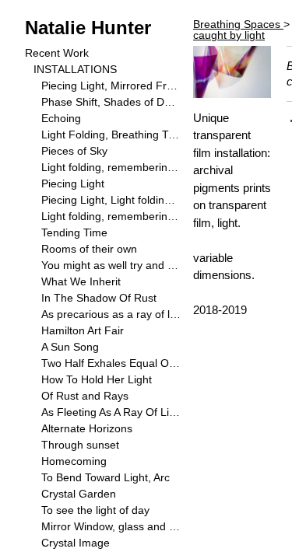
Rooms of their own (89, 249)
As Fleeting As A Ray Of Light (111, 412)
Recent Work (57, 53)
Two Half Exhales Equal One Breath (111, 363)
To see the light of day (95, 510)
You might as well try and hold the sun (111, 265)
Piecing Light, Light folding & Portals (111, 200)
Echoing (61, 118)
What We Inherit (81, 281)
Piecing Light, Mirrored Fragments (111, 85)
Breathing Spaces (238, 24)
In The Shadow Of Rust (99, 298)
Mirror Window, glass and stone (111, 526)
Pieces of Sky (74, 151)
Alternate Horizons (86, 428)
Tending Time (74, 232)
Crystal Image (75, 542)
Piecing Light (72, 183)
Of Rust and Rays (84, 396)
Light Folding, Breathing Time (111, 134)
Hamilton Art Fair (82, 330)
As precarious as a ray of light (111, 314)
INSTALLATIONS (75, 69)
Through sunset (80, 444)
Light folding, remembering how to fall (111, 167)
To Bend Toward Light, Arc (105, 477)
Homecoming (74, 461)
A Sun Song (70, 347)
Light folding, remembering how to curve (111, 216)
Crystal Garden (78, 493)
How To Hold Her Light (96, 379)
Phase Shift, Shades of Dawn (111, 102)
